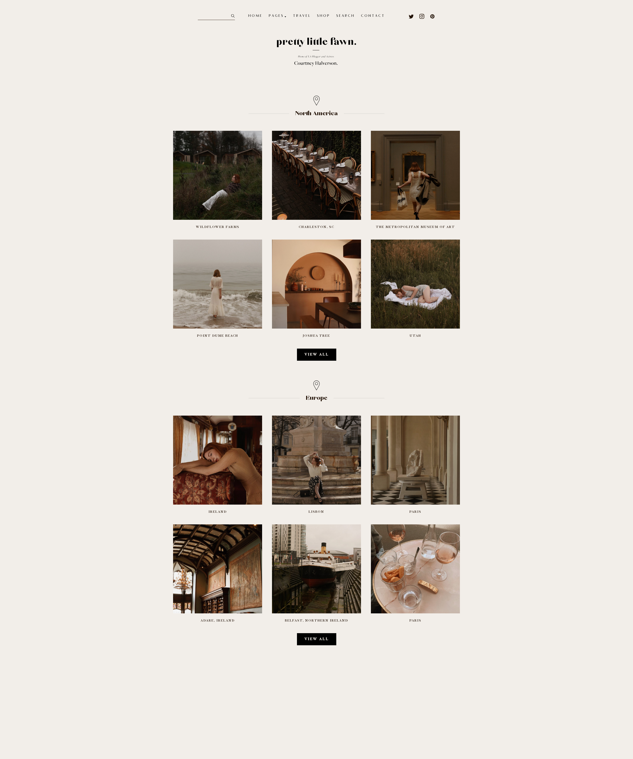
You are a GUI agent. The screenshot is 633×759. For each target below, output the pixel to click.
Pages (276, 16)
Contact (373, 16)
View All (316, 355)
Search (345, 16)
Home (255, 16)
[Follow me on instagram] (422, 16)
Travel (302, 16)
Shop (323, 16)
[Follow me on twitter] (411, 16)
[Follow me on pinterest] (432, 16)
